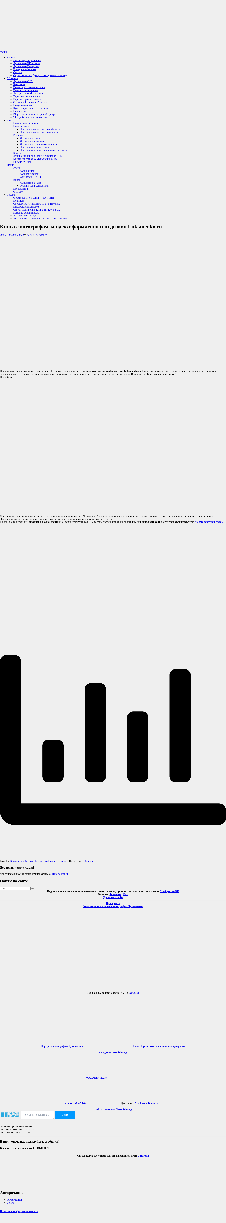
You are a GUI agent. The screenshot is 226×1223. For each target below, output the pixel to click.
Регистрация (14, 1199)
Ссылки (11, 194)
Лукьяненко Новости (46, 861)
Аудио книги (27, 170)
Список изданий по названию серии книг (43, 150)
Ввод (65, 1115)
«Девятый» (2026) (76, 1103)
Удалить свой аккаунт (25, 215)
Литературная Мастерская (28, 93)
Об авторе (12, 78)
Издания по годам (30, 138)
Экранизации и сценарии (27, 96)
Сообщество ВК (169, 891)
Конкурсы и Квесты (24, 69)
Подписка (18, 200)
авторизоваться (59, 873)
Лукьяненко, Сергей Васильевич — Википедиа (40, 218)
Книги (10, 120)
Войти (10, 1202)
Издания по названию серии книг (39, 144)
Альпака (134, 992)
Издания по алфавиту (32, 141)
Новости (11, 57)
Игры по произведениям (27, 99)
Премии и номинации (25, 90)
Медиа (10, 164)
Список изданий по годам (34, 147)
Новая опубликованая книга (29, 87)
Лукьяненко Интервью (26, 66)
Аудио (16, 167)
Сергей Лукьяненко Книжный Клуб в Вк (36, 209)
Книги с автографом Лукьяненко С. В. (35, 158)
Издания (18, 135)
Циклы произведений (25, 123)
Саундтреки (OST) (30, 176)
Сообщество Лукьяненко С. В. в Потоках (36, 203)
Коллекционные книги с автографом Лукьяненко (113, 906)
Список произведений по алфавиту (40, 129)
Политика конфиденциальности (19, 1211)
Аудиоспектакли (29, 173)
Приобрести (113, 903)
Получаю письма (22, 105)
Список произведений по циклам (39, 132)
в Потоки (143, 1155)
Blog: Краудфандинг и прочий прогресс (35, 114)
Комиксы (18, 153)
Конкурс (89, 861)
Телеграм (115, 894)
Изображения (20, 188)
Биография (19, 84)
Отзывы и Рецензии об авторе (30, 102)
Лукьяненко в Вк (113, 897)
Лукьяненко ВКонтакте (26, 63)
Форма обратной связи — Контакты (33, 197)
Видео (16, 179)
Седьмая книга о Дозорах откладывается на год (40, 75)
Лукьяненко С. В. (23, 81)
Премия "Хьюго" (23, 161)
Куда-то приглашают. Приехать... (31, 108)
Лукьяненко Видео (30, 182)
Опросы (17, 72)
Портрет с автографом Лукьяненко (62, 1046)
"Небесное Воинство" (148, 1103)
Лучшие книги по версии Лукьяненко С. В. (37, 155)
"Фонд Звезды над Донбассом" (30, 117)
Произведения (21, 126)
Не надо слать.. (21, 111)
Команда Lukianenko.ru (26, 212)
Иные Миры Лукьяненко (27, 60)
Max (125, 894)
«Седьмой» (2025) (96, 1077)
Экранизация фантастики (34, 185)
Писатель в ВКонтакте (26, 206)
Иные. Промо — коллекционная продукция (159, 1046)
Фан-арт (18, 191)
